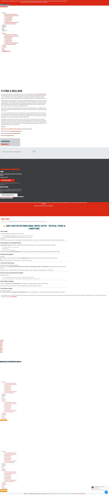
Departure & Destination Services (11, 22)
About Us (4, 25)
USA (1, 428)
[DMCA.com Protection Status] (10, 215)
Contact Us (4, 30)
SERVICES (7, 174)
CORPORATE (4, 26)
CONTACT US (14, 174)
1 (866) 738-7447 (4, 177)
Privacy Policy (41, 205)
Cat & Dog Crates (8, 21)
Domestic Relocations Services (11, 14)
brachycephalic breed (41, 94)
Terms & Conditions (49, 205)
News (3, 29)
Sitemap (36, 205)
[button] (30, 32)
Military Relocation (9, 17)
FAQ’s (3, 27)
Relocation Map (6, 51)
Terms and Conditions (81, 493)
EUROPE (2, 426)
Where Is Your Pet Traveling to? (6, 421)
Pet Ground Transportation (10, 23)
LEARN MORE (14, 296)
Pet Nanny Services (8, 19)
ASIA (1, 430)
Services (4, 12)
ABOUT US (2, 174)
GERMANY (2, 423)
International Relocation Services (12, 15)
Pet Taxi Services (8, 18)
